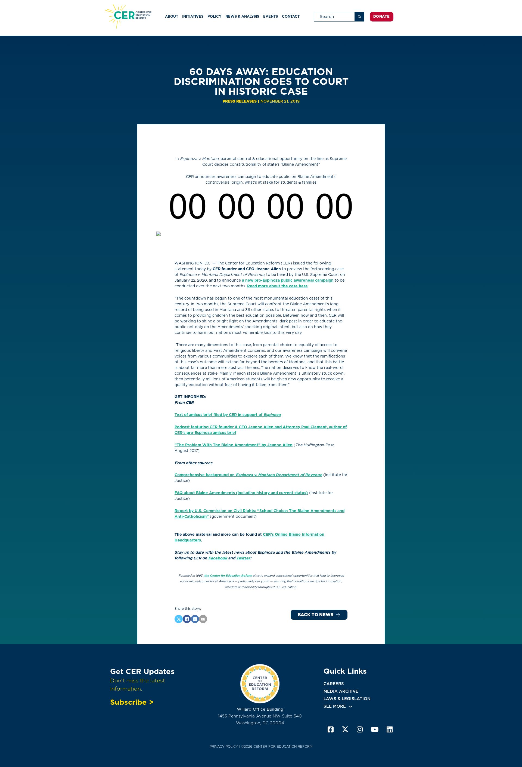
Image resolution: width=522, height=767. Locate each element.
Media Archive (341, 691)
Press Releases (240, 101)
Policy (214, 16)
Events (270, 16)
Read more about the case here (277, 286)
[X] (179, 619)
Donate (381, 16)
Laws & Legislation (347, 698)
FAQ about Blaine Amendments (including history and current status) (241, 493)
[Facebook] (187, 619)
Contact (291, 16)
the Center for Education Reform (228, 575)
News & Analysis (242, 16)
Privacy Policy (224, 746)
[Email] (203, 619)
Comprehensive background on (248, 475)
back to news (315, 614)
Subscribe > (132, 702)
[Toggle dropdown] (351, 706)
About (171, 16)
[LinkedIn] (195, 619)
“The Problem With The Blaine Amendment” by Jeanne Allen (234, 445)
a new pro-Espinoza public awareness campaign (288, 280)
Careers (334, 683)
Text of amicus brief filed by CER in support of (228, 414)
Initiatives (192, 16)
